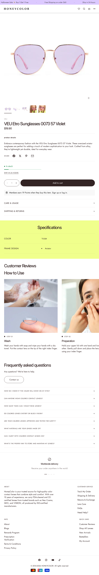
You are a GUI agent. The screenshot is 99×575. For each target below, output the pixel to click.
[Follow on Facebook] (39, 560)
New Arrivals (84, 532)
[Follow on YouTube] (53, 560)
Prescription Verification (9, 538)
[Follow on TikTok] (59, 560)
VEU (5, 119)
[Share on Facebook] (13, 155)
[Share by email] (32, 155)
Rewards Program (11, 532)
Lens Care (81, 504)
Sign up (55, 192)
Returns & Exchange (86, 499)
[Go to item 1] (8, 109)
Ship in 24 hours (11, 173)
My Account (84, 541)
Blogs (6, 528)
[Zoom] (88, 98)
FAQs (79, 508)
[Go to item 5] (42, 109)
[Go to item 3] (25, 109)
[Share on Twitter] (20, 155)
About (6, 524)
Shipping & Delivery (86, 495)
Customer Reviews (87, 524)
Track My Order (84, 491)
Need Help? (82, 512)
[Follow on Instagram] (46, 560)
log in (64, 192)
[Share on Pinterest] (26, 155)
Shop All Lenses (86, 528)
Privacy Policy (10, 548)
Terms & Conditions (12, 543)
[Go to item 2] (16, 109)
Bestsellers (83, 536)
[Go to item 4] (33, 109)
